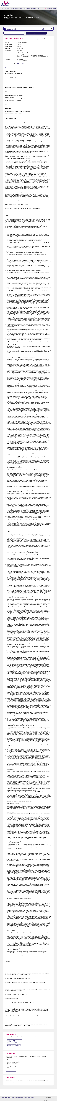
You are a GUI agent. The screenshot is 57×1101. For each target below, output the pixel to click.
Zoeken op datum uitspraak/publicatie (14, 1039)
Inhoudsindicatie (8, 54)
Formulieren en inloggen (51, 8)
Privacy (9, 1097)
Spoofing (21, 1097)
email (54, 1097)
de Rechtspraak (27, 8)
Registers (21, 8)
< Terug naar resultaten (36, 33)
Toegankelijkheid (17, 1097)
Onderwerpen (6, 8)
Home (2, 8)
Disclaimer (32, 1097)
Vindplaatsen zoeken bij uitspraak (14, 1044)
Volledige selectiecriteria (11, 1071)
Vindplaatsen (7, 59)
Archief (29, 1097)
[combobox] (45, 39)
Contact (38, 8)
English (3, 1097)
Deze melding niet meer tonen (43, 28)
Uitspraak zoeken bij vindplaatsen (14, 1045)
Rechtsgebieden (8, 50)
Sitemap (6, 1097)
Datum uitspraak (8, 44)
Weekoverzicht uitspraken (11, 1082)
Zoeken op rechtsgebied (12, 1042)
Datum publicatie (8, 46)
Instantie (7, 42)
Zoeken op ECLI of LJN (11, 1041)
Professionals (33, 8)
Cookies (12, 1097)
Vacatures (25, 1097)
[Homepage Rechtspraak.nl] (5, 3)
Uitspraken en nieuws (14, 8)
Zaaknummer (7, 48)
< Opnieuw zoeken (14, 33)
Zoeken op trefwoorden (11, 1040)
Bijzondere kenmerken (10, 52)
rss (52, 1097)
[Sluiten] (51, 28)
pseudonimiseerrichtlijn (11, 29)
